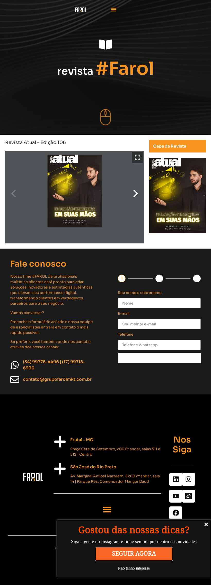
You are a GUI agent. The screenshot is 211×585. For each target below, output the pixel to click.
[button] (114, 9)
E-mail (123, 313)
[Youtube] (175, 496)
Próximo (159, 357)
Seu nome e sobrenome (140, 292)
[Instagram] (188, 479)
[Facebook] (175, 512)
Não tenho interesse (134, 568)
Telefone (126, 334)
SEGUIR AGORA (134, 553)
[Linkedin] (175, 479)
